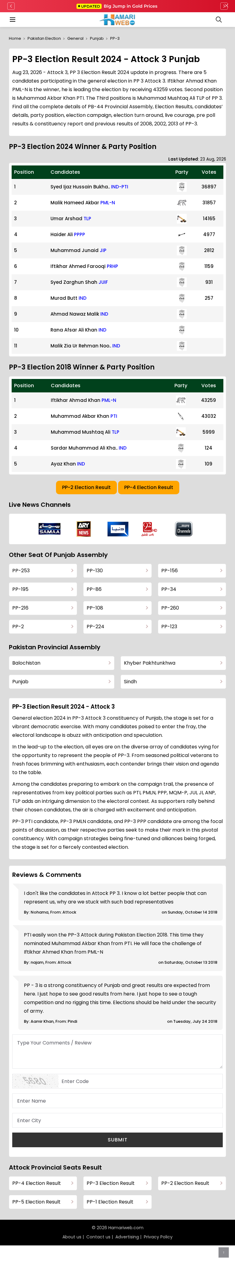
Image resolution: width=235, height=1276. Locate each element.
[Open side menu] (11, 20)
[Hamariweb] (117, 19)
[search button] (218, 19)
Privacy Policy (158, 1237)
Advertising (127, 1237)
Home (15, 38)
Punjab (97, 38)
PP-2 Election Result (86, 487)
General (75, 38)
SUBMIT (118, 1139)
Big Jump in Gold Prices (120, 6)
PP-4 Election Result (148, 487)
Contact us (98, 1237)
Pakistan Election (44, 38)
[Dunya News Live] (118, 529)
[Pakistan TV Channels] (183, 529)
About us (71, 1237)
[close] (226, 6)
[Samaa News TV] (49, 529)
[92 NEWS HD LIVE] (150, 528)
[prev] (11, 6)
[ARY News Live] (83, 529)
